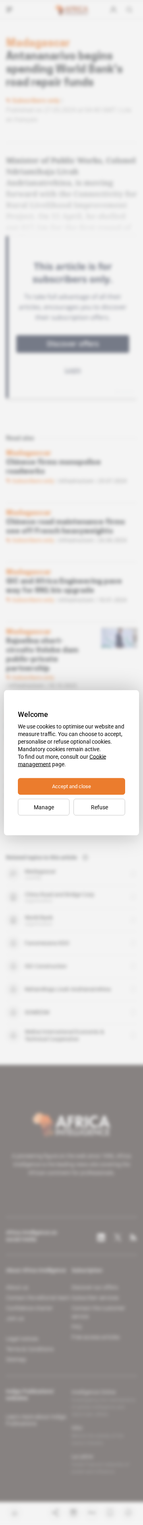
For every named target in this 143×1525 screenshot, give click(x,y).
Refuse (99, 807)
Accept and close (71, 786)
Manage (44, 807)
